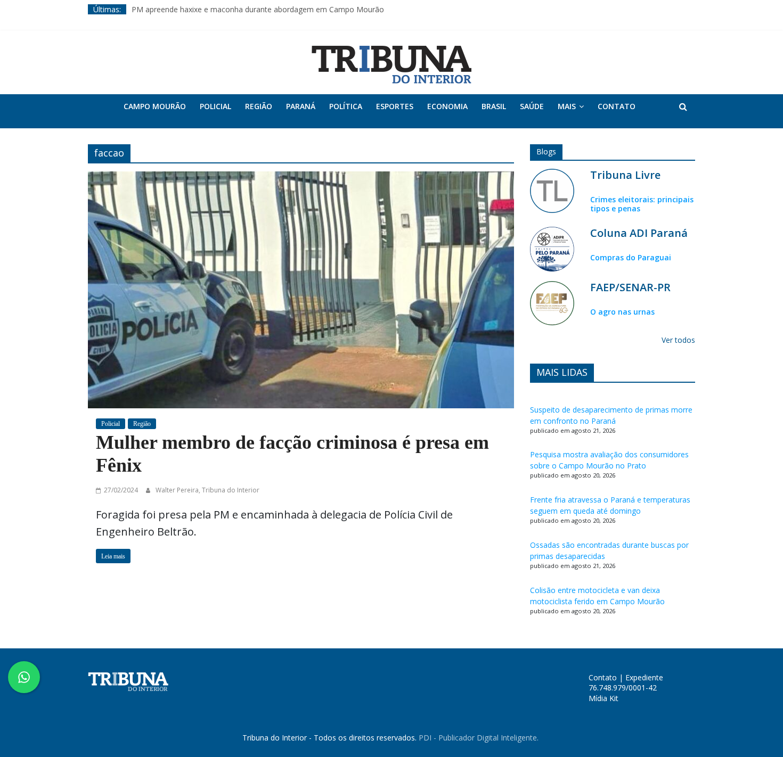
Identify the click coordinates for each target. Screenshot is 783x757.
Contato (616, 106)
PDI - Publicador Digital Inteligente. (479, 738)
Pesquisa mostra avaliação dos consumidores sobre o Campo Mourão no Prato (609, 460)
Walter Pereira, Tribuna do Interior (207, 490)
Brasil (494, 106)
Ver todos (678, 340)
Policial (215, 106)
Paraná (300, 106)
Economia (447, 106)
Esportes (394, 106)
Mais (567, 106)
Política (345, 106)
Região (258, 106)
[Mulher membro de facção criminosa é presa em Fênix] (301, 288)
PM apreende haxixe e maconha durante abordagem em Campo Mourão (258, 9)
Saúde (532, 106)
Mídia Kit (603, 698)
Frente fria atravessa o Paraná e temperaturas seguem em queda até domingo (610, 505)
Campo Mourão (155, 106)
